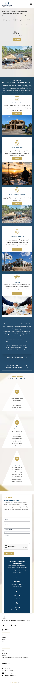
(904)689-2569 (17, 598)
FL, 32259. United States (17, 586)
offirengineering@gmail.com (17, 610)
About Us (4, 637)
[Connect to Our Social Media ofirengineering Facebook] (3, 625)
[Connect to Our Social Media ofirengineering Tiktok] (11, 625)
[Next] (28, 59)
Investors (4, 655)
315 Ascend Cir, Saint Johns (17, 584)
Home (3, 635)
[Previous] (6, 59)
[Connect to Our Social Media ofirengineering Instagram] (15, 625)
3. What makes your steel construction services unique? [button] (14, 366)
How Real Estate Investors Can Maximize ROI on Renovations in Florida (15, 658)
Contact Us (4, 653)
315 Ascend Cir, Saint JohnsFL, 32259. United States (10, 676)
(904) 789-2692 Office (9, 670)
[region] (17, 57)
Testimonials (4, 642)
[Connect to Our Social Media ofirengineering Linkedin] (7, 625)
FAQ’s (3, 651)
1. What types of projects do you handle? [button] (14, 340)
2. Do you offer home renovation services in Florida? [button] (14, 358)
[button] (31, 4)
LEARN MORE (17, 114)
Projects (3, 639)
